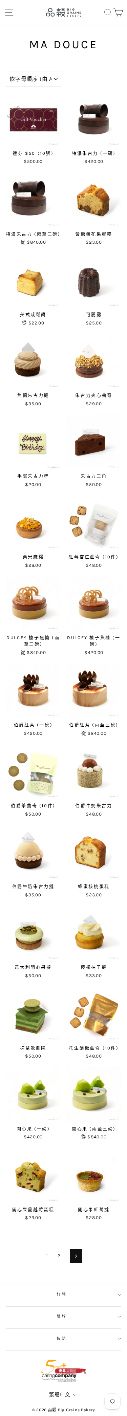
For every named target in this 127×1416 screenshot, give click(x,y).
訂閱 (62, 1294)
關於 (62, 1316)
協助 (62, 1338)
